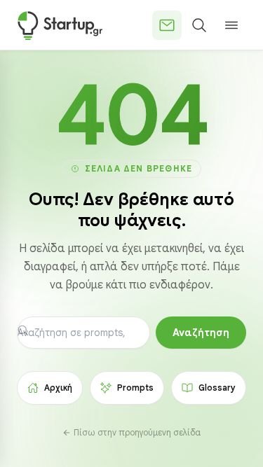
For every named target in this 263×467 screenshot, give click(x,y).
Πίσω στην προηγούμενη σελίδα (137, 432)
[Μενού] (231, 25)
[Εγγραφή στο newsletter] (167, 25)
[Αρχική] (60, 25)
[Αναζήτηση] (199, 25)
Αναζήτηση (201, 332)
